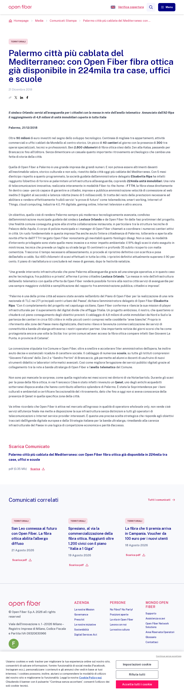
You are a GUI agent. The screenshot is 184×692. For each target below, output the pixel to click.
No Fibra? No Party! (121, 609)
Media (39, 20)
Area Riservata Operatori (160, 632)
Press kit (79, 619)
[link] (37, 469)
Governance (81, 614)
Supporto (151, 613)
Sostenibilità (81, 629)
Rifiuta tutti (137, 674)
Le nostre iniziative (85, 624)
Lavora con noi (118, 624)
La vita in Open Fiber (121, 619)
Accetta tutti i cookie (137, 684)
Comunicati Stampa (63, 20)
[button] (166, 7)
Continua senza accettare (168, 656)
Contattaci (152, 642)
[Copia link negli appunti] (10, 97)
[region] (92, 671)
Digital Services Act (85, 634)
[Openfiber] (113, 7)
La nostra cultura (120, 629)
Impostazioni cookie (137, 664)
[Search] (151, 7)
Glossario (151, 637)
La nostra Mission (84, 609)
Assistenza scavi (155, 618)
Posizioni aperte (119, 614)
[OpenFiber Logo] (20, 7)
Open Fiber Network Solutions (157, 625)
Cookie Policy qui (90, 677)
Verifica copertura (131, 7)
